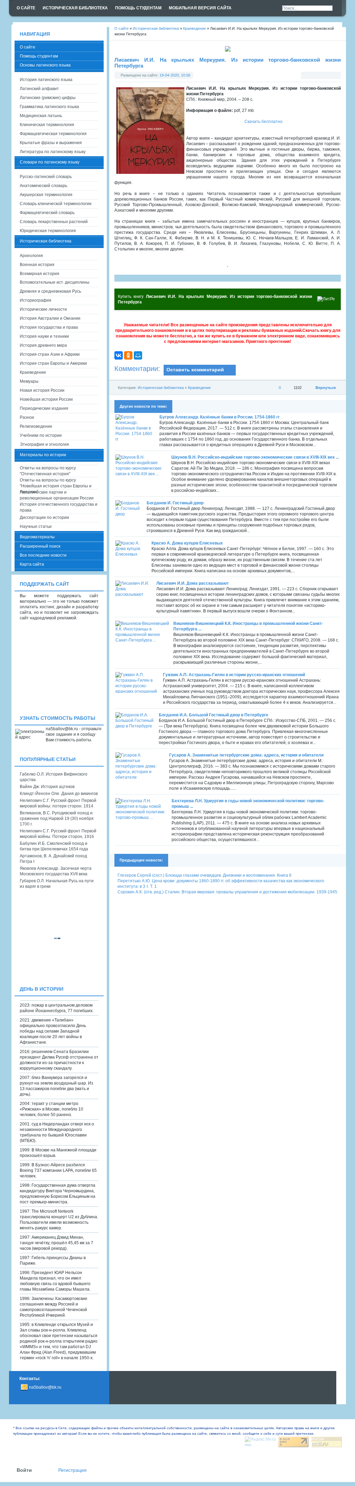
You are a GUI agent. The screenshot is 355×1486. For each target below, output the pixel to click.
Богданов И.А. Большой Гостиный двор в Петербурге (213, 715)
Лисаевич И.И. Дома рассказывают (192, 583)
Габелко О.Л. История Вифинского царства (53, 777)
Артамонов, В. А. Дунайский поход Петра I (53, 858)
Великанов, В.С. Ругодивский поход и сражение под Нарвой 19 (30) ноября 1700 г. (57, 818)
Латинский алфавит (39, 88)
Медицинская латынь (41, 115)
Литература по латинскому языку (53, 151)
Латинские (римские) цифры (48, 97)
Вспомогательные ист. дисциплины (54, 282)
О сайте (27, 47)
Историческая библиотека (161, 388)
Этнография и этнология (44, 444)
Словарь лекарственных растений (54, 221)
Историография (35, 300)
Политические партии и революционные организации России (57, 495)
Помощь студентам (39, 56)
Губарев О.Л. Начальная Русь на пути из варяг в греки (57, 883)
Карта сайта (32, 564)
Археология (31, 255)
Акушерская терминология (46, 194)
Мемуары (29, 381)
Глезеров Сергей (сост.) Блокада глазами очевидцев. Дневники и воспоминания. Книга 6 (205, 875)
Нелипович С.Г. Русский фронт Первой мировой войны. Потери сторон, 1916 (58, 834)
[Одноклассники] (128, 355)
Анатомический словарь (43, 185)
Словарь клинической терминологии (56, 203)
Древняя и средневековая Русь (50, 291)
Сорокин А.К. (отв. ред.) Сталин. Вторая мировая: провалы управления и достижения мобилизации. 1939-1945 (227, 892)
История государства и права (49, 327)
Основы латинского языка (45, 65)
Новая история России (42, 390)
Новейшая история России (46, 399)
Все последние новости (43, 555)
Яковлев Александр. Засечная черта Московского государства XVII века (56, 871)
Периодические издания (44, 408)
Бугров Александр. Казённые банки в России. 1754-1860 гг (219, 417)
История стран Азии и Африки (50, 354)
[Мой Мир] (138, 355)
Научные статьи (36, 526)
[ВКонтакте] (118, 355)
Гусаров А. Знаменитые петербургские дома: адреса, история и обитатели (246, 755)
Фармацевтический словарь (47, 212)
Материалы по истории (43, 454)
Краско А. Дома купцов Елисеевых (187, 543)
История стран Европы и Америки (53, 363)
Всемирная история (39, 273)
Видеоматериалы (37, 536)
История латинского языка (46, 79)
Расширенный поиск (40, 546)
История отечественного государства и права (58, 507)
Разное (27, 417)
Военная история (37, 264)
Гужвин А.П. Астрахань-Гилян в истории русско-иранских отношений (234, 674)
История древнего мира (43, 345)
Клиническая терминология (47, 124)
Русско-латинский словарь (46, 176)
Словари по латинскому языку (49, 162)
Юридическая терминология (48, 230)
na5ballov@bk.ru (45, 1387)
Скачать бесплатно (263, 121)
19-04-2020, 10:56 (174, 75)
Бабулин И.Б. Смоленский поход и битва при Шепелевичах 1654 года (54, 846)
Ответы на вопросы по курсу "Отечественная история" (48, 471)
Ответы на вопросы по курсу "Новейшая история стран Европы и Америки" (56, 483)
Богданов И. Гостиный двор (175, 503)
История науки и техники (44, 336)
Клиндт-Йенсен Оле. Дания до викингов (59, 793)
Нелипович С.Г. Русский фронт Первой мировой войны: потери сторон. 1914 (58, 803)
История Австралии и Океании (50, 318)
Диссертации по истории (44, 517)
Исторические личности (43, 309)
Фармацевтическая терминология (53, 133)
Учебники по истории (41, 435)
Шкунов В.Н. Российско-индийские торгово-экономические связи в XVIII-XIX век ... (255, 457)
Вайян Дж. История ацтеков (47, 786)
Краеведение (199, 388)
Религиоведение (36, 426)
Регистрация (72, 1470)
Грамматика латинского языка (49, 106)
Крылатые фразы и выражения (51, 142)
